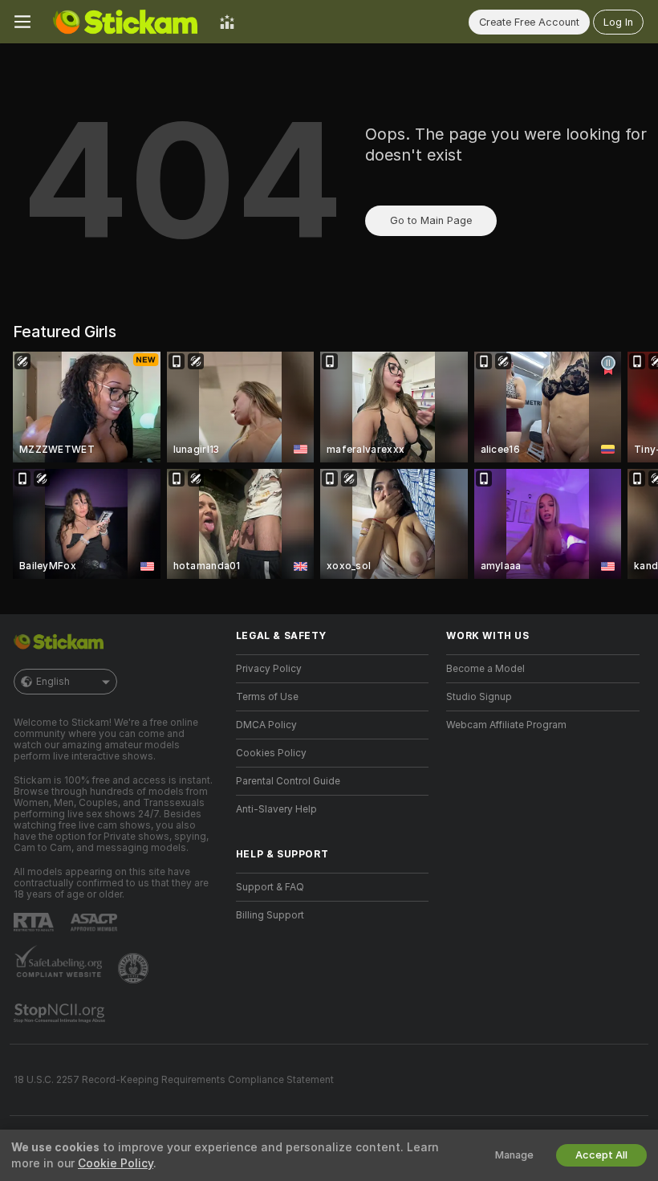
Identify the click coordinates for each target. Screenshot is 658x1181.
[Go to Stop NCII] (61, 1013)
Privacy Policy (269, 668)
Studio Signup (479, 696)
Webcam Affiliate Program (506, 725)
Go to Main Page (431, 220)
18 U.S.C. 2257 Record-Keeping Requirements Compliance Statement (174, 1079)
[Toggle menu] (22, 21)
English (53, 681)
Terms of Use (267, 696)
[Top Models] (227, 21)
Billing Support (270, 915)
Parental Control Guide (288, 781)
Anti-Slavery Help (276, 809)
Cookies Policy (271, 753)
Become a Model (485, 668)
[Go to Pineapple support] (135, 968)
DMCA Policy (266, 725)
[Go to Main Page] (125, 21)
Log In (618, 22)
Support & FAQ (270, 887)
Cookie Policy (115, 1163)
